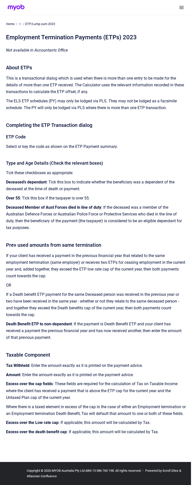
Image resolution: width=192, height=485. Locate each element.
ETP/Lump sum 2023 (40, 24)
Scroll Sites (170, 470)
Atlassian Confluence (42, 476)
